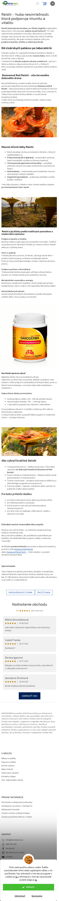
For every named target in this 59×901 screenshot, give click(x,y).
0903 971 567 (11, 844)
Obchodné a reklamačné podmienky (16, 802)
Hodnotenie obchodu (29, 604)
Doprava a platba (8, 762)
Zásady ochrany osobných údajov (15, 813)
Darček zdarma (7, 765)
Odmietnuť (20, 896)
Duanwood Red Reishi (23, 549)
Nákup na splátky (8, 758)
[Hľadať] (37, 3)
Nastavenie (37, 896)
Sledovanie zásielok (10, 773)
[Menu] (52, 3)
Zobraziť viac (29, 695)
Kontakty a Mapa (8, 776)
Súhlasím (30, 887)
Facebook (10, 848)
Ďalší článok (43, 592)
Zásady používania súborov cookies (16, 817)
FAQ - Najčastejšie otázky (12, 780)
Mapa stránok (7, 769)
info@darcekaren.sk (14, 840)
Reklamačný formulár (10, 809)
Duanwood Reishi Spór (17, 552)
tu (16, 876)
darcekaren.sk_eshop (15, 852)
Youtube (9, 856)
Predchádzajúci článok (20, 592)
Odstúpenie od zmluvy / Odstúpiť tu (16, 806)
